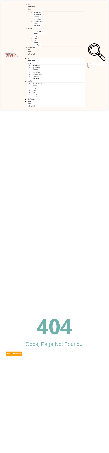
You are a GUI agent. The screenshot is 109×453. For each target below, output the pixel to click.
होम (29, 59)
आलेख (36, 43)
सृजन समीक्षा (37, 15)
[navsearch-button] (96, 60)
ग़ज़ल (35, 39)
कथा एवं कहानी (38, 32)
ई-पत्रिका (36, 17)
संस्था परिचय (31, 7)
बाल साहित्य (37, 19)
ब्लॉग (29, 102)
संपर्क (29, 104)
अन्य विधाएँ (37, 26)
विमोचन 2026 (32, 48)
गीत (35, 41)
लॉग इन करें (31, 54)
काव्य (35, 36)
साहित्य (30, 28)
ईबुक (29, 9)
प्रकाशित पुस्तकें (38, 22)
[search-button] (88, 66)
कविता (35, 34)
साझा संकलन (37, 13)
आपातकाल (37, 24)
